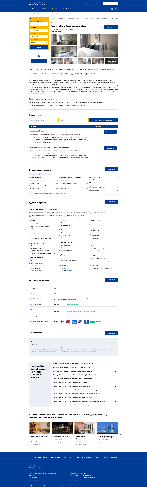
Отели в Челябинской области (42, 13)
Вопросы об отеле (114, 18)
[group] (39, 434)
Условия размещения (101, 18)
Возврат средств (55, 457)
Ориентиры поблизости (74, 18)
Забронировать (110, 27)
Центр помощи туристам (84, 457)
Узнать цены (110, 132)
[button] (120, 434)
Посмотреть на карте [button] (56, 31)
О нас (71, 457)
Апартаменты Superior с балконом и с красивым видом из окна (49, 147)
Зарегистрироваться (93, 4)
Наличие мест (62, 18)
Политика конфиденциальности (38, 457)
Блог (44, 8)
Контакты (105, 457)
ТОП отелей (68, 8)
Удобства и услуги (88, 18)
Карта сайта (114, 457)
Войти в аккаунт (111, 4)
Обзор (53, 18)
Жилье (34, 8)
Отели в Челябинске (55, 13)
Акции (55, 8)
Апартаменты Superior (37, 131)
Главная (31, 13)
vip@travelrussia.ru (36, 467)
